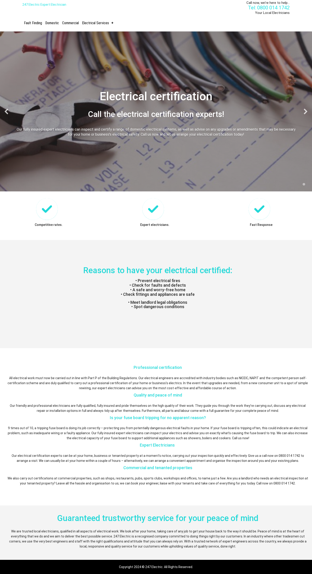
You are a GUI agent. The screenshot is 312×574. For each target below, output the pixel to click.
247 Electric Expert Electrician (44, 4)
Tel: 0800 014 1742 (269, 8)
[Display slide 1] (304, 184)
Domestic (52, 23)
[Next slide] (305, 111)
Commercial (70, 23)
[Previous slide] (6, 111)
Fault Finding (33, 23)
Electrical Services (95, 23)
